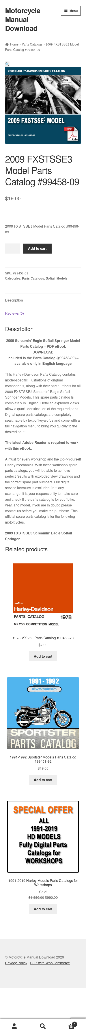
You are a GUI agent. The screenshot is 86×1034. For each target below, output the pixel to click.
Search (43, 1026)
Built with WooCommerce (50, 962)
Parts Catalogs (32, 44)
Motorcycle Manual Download (22, 19)
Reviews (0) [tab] (14, 313)
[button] (7, 64)
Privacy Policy (16, 962)
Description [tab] (14, 300)
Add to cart (37, 248)
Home (14, 44)
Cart (66, 1022)
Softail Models (56, 278)
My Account (14, 1026)
